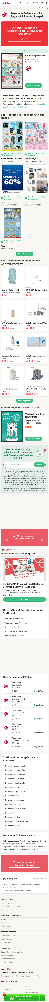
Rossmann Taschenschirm (16, 783)
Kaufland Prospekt (8, 923)
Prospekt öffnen (33, 85)
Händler (14, 884)
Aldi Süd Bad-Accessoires (16, 631)
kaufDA (5, 884)
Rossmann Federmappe (15, 817)
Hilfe (3, 986)
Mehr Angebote (24, 401)
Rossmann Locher (12, 813)
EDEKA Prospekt (7, 920)
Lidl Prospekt (5, 942)
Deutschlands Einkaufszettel (11, 952)
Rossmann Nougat (13, 804)
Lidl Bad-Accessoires (14, 618)
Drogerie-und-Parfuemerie (31, 884)
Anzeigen (42, 8)
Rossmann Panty (12, 796)
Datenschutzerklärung (28, 484)
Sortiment (17, 887)
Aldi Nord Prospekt (8, 936)
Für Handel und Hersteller (10, 907)
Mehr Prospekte (24, 254)
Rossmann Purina (12, 826)
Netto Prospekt (6, 939)
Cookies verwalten (31, 993)
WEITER (24, 39)
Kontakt (27, 989)
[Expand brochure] (12, 71)
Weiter (39, 464)
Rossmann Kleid (12, 787)
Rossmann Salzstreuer (14, 800)
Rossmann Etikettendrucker (17, 821)
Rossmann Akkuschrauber (16, 766)
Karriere (4, 910)
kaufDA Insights (7, 955)
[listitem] (12, 142)
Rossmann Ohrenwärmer (15, 774)
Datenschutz (6, 989)
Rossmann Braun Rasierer (16, 808)
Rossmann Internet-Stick (15, 770)
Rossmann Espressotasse (15, 791)
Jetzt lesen (24, 599)
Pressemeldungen (8, 962)
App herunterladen (8, 959)
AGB (2, 993)
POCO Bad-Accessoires (15, 636)
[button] (24, 69)
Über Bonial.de (6, 903)
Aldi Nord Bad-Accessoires (16, 627)
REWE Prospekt (6, 926)
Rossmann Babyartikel (14, 779)
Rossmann (7, 887)
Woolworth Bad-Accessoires (17, 623)
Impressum (28, 986)
